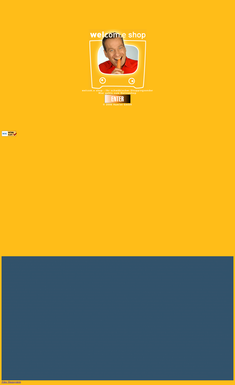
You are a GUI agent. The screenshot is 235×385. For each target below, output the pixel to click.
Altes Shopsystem (11, 382)
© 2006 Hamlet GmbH (117, 104)
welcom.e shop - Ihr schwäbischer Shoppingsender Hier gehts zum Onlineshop (117, 91)
